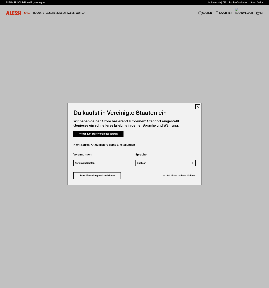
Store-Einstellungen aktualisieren (97, 175)
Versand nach (82, 154)
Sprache (141, 154)
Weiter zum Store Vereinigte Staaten (98, 133)
